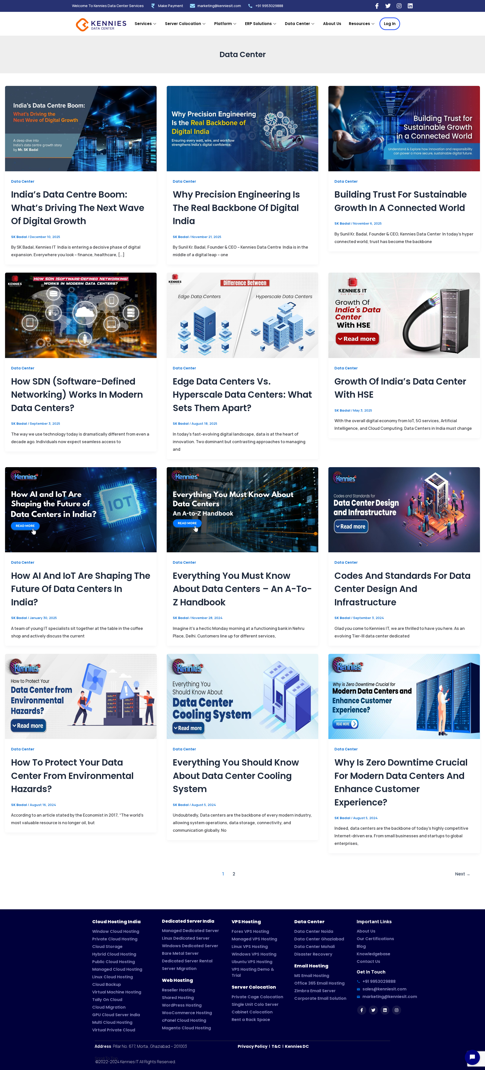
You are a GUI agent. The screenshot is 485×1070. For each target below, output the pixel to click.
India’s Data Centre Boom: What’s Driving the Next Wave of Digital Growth (77, 207)
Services (143, 23)
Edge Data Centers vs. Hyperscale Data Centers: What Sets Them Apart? (242, 394)
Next (462, 874)
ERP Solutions (258, 23)
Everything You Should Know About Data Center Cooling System (236, 775)
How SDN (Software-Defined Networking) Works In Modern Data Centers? (77, 394)
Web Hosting (177, 980)
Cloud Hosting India (116, 921)
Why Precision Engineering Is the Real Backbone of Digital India (236, 207)
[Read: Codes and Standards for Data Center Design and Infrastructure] (404, 509)
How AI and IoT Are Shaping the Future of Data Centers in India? (80, 588)
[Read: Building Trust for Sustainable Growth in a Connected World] (404, 128)
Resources (359, 23)
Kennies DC (297, 1046)
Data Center (297, 23)
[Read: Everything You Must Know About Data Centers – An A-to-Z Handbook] (242, 509)
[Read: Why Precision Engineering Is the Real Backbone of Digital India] (242, 128)
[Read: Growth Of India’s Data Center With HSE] (404, 315)
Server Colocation (183, 23)
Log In (390, 23)
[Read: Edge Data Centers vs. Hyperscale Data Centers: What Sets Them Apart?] (242, 315)
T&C (276, 1046)
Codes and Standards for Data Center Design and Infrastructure (402, 588)
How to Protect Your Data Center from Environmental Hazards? (72, 775)
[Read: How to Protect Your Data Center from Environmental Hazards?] (81, 696)
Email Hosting (311, 966)
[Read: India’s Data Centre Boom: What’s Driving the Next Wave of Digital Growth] (81, 128)
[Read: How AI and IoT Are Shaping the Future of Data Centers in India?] (81, 509)
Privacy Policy (253, 1046)
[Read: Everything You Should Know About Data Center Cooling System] (242, 696)
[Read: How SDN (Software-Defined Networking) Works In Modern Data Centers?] (81, 315)
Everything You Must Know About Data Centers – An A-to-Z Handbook (242, 588)
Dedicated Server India (188, 921)
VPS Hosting (246, 921)
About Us (332, 23)
